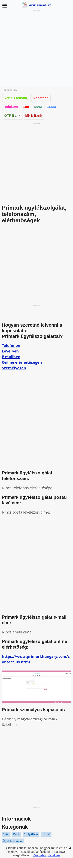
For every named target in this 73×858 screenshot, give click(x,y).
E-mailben (11, 356)
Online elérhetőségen (22, 362)
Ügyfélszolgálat (13, 840)
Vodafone (40, 98)
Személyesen (14, 367)
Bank (16, 834)
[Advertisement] (36, 48)
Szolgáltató (31, 834)
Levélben (10, 351)
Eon (26, 107)
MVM (38, 107)
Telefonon (11, 345)
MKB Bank (33, 115)
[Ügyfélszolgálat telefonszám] (36, 7)
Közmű (46, 834)
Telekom (11, 107)
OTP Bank (12, 115)
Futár (6, 834)
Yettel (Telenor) (16, 98)
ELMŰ (51, 107)
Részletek (39, 855)
